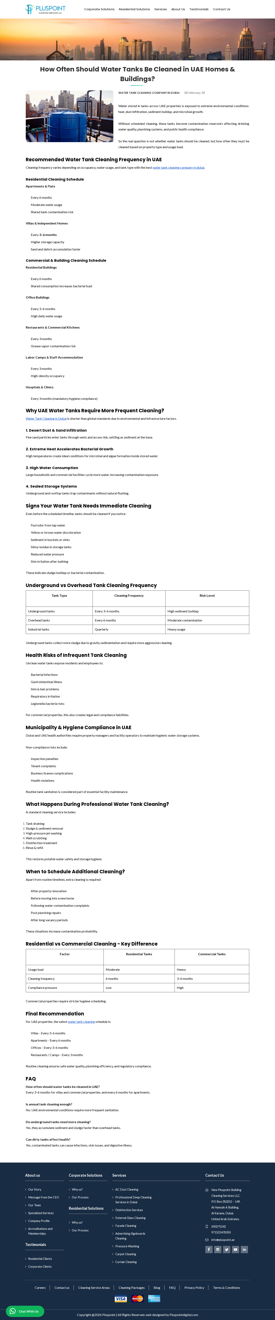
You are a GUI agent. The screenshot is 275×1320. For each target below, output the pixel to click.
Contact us (62, 1287)
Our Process (80, 1197)
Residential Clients (40, 1258)
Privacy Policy (194, 1287)
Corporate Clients (40, 1266)
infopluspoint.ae (223, 1239)
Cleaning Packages (132, 1287)
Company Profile (39, 1221)
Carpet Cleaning (125, 1254)
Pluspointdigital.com (184, 1314)
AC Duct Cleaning (126, 1189)
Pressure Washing (127, 1246)
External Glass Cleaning (130, 1218)
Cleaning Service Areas (94, 1287)
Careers (40, 1287)
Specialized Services (41, 1213)
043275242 (218, 1226)
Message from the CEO (43, 1197)
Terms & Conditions (226, 1287)
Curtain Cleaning (126, 1262)
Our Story (34, 1189)
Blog (157, 1287)
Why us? (77, 1189)
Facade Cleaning (125, 1225)
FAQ (172, 1287)
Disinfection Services (129, 1210)
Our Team (34, 1205)
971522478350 (221, 1232)
